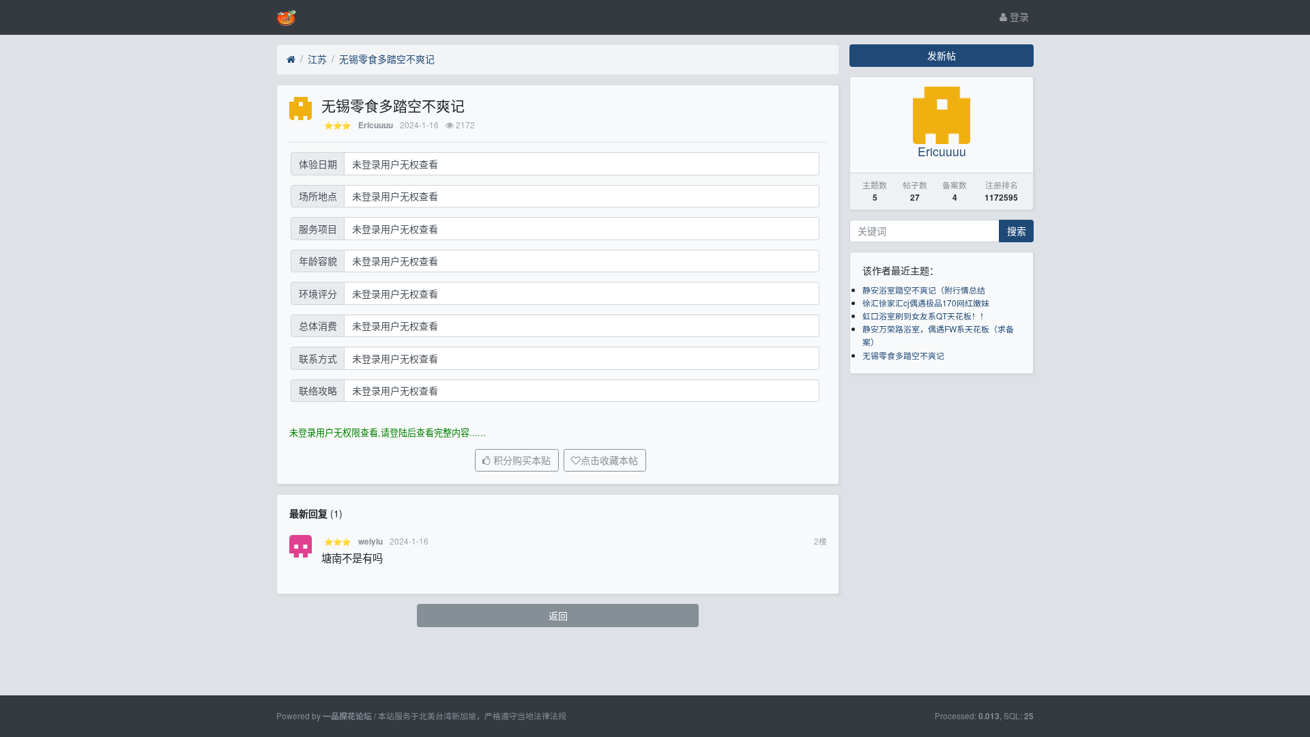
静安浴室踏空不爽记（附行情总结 (923, 289)
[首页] (291, 59)
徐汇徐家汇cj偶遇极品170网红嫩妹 (925, 302)
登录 (1018, 16)
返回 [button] (558, 615)
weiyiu (370, 541)
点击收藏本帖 (609, 460)
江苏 (317, 59)
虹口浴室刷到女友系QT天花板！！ (925, 315)
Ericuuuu (375, 125)
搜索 (1016, 230)
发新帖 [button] (941, 55)
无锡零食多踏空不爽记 (387, 59)
